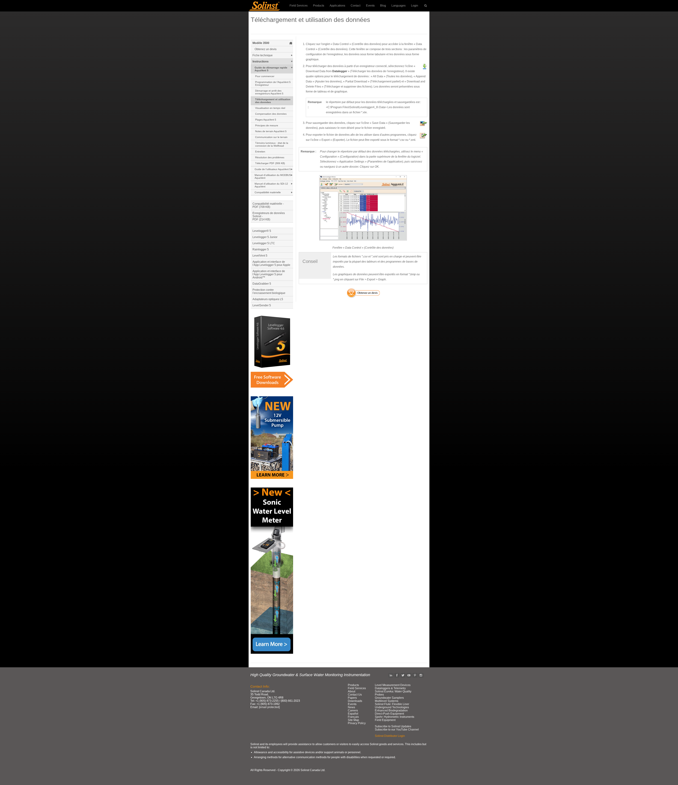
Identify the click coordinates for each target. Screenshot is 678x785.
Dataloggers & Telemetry (390, 688)
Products (318, 5)
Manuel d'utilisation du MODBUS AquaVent (273, 176)
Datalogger (339, 71)
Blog (383, 5)
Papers (352, 697)
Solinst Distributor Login (390, 735)
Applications (337, 5)
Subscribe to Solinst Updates (393, 726)
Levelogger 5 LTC (263, 243)
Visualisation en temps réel (270, 108)
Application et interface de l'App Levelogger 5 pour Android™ (268, 274)
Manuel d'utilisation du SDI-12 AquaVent (271, 185)
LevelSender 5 (261, 305)
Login (414, 5)
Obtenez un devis (265, 49)
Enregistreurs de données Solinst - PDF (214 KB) (268, 216)
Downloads (355, 700)
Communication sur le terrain (271, 137)
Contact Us (355, 694)
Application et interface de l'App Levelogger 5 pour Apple (271, 263)
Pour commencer (264, 76)
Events (370, 5)
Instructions (260, 61)
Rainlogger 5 (260, 249)
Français (353, 716)
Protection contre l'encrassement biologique (268, 291)
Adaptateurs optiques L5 (267, 299)
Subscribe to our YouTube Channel (397, 729)
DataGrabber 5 (261, 283)
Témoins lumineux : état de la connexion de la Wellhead (271, 144)
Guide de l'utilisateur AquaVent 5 (273, 169)
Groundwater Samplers (389, 697)
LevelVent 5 (259, 255)
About (351, 691)
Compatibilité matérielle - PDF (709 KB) (268, 205)
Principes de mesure (266, 125)
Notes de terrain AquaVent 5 (271, 131)
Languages (398, 5)
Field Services (299, 5)
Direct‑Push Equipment (389, 713)
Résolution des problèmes (269, 157)
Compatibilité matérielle (268, 192)
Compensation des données (271, 113)
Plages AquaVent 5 (265, 119)
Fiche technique (262, 55)
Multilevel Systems (386, 700)
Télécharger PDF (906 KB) (270, 163)
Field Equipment (385, 719)
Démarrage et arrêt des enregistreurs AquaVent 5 (269, 92)
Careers (353, 710)
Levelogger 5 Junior (264, 237)
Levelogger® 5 (261, 230)
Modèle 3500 (260, 42)
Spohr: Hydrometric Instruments (394, 716)
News (351, 707)
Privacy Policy (357, 723)
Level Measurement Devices (393, 685)
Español (353, 713)
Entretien (260, 151)
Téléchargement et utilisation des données (272, 101)
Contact (355, 5)
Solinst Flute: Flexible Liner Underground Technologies (392, 706)
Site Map (353, 719)
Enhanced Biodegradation (391, 710)
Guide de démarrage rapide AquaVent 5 (271, 69)
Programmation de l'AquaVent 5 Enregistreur (273, 83)
